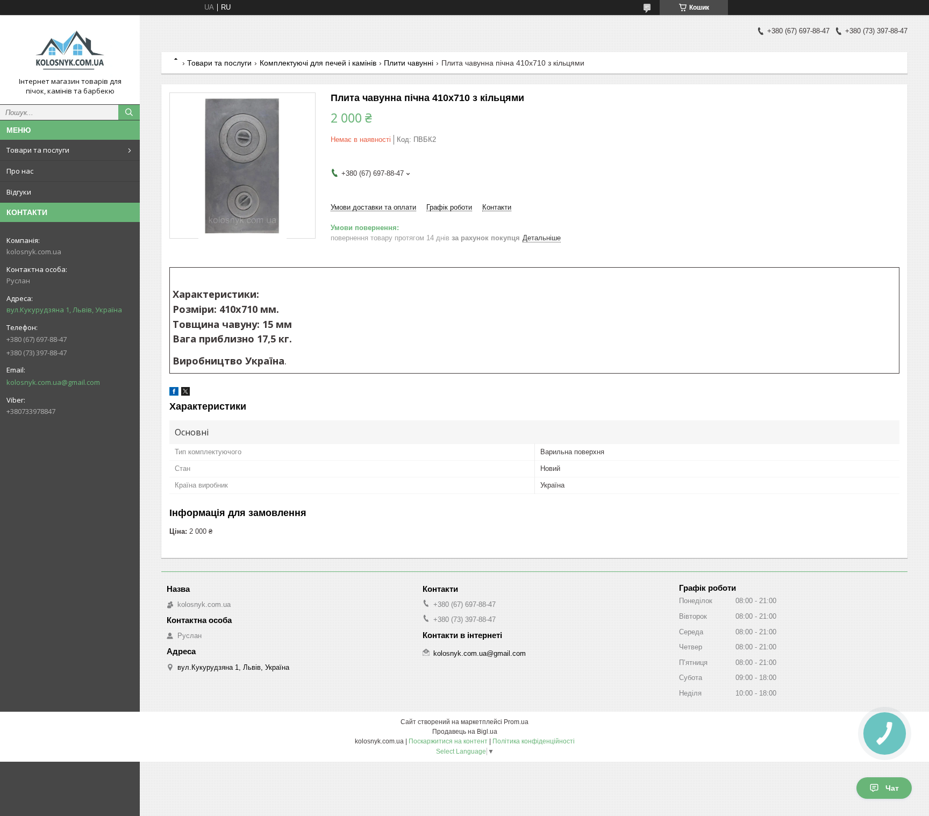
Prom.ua (516, 722)
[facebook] (173, 393)
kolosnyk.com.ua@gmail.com (53, 382)
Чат (892, 788)
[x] (185, 393)
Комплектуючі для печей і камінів (318, 63)
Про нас (19, 171)
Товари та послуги (37, 150)
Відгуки (18, 192)
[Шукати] (129, 112)
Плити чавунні (408, 63)
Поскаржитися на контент (448, 741)
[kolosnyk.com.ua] (70, 50)
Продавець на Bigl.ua (464, 731)
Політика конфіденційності (533, 741)
